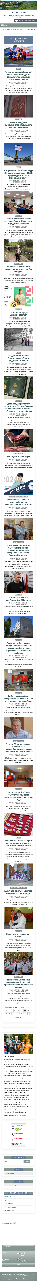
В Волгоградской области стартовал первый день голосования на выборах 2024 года (18, 796)
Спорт (18, 69)
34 (9, 1014)
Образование (18, 264)
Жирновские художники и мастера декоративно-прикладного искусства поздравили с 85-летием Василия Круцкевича (18, 550)
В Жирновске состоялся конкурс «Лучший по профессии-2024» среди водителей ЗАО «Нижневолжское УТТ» (18, 174)
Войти (5, 1200)
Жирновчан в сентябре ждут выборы (18, 935)
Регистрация (7, 1196)
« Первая (21, 1007)
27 (15, 1010)
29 (21, 1010)
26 (11, 1010)
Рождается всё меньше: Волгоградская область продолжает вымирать (18, 358)
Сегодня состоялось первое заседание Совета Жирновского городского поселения (18, 221)
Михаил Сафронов (14, 82)
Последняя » (18, 1017)
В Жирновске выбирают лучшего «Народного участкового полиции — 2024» (18, 502)
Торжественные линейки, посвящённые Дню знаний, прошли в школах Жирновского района (18, 983)
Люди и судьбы (18, 542)
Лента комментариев (10, 1207)
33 (6, 1014)
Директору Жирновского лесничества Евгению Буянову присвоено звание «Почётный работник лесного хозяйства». (18, 407)
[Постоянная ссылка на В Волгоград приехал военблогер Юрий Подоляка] (19, 582)
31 (28, 1010)
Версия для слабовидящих (27, 20)
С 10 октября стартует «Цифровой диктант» (18, 313)
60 (22, 1014)
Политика (18, 119)
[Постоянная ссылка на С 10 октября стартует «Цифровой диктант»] (19, 296)
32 (31, 1010)
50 (19, 1014)
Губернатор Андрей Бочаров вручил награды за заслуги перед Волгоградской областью (18, 843)
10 (31, 1007)
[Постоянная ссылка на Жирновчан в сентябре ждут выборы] (19, 918)
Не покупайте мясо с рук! (18, 456)
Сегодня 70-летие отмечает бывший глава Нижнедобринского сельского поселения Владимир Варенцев (18, 748)
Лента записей (8, 1203)
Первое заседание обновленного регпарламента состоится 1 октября (18, 125)
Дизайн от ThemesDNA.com (18, 1279)
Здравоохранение (18, 453)
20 (6, 1010)
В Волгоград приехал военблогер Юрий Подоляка (18, 599)
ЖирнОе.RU (18, 12)
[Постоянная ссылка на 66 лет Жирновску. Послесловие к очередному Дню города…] (19, 875)
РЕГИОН (18, 167)
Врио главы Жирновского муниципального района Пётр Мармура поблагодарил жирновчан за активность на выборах (18, 648)
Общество (18, 215)
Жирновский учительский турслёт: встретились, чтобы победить (18, 269)
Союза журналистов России (16, 1115)
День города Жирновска (18, 888)
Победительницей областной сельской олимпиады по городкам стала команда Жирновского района (18, 76)
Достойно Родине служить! (18, 496)
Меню (5, 25)
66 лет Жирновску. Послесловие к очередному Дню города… (18, 892)
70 (25, 1014)
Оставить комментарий (19, 83)
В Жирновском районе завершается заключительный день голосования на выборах (18, 699)
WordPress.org (9, 1210)
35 (13, 1014)
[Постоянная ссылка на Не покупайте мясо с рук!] (19, 440)
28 (18, 1010)
